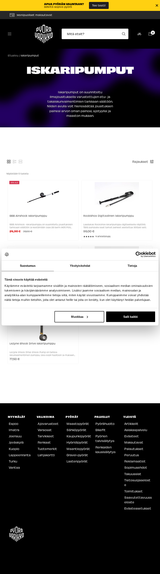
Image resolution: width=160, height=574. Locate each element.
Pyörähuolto (105, 423)
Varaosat (45, 430)
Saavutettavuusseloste (138, 500)
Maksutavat (133, 442)
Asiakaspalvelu (135, 430)
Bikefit (100, 430)
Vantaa (14, 467)
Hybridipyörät (77, 442)
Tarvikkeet (46, 436)
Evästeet (131, 436)
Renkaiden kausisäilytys (105, 449)
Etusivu (13, 55)
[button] (8, 161)
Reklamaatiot (135, 461)
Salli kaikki (130, 316)
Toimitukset (133, 491)
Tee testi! (99, 5)
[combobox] (96, 34)
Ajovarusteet (48, 423)
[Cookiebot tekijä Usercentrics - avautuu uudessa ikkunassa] (138, 254)
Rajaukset (140, 161)
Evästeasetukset (137, 508)
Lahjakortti (46, 455)
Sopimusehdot (135, 467)
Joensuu (15, 436)
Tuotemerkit (47, 449)
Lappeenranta (20, 455)
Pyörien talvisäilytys (104, 438)
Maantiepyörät (78, 449)
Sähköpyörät (76, 430)
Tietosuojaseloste (137, 482)
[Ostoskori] (150, 34)
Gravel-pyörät (77, 455)
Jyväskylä (16, 442)
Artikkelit (131, 423)
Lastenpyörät (77, 461)
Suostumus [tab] (28, 265)
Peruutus (131, 455)
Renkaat (44, 442)
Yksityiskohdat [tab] (80, 265)
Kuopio (14, 449)
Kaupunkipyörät (79, 436)
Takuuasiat (132, 474)
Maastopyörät (78, 423)
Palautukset (133, 449)
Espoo (13, 423)
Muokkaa (77, 316)
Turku (13, 461)
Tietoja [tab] (132, 265)
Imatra (14, 430)
